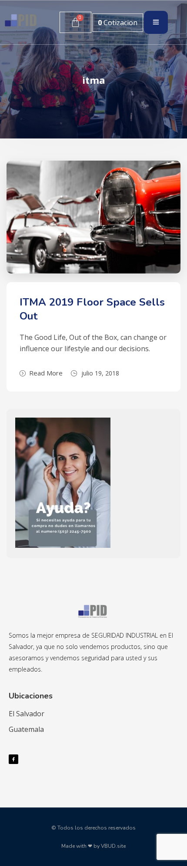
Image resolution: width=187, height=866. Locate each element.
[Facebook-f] (13, 759)
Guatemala (26, 729)
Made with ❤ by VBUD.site (93, 846)
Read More (46, 373)
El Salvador (26, 713)
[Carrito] (75, 22)
